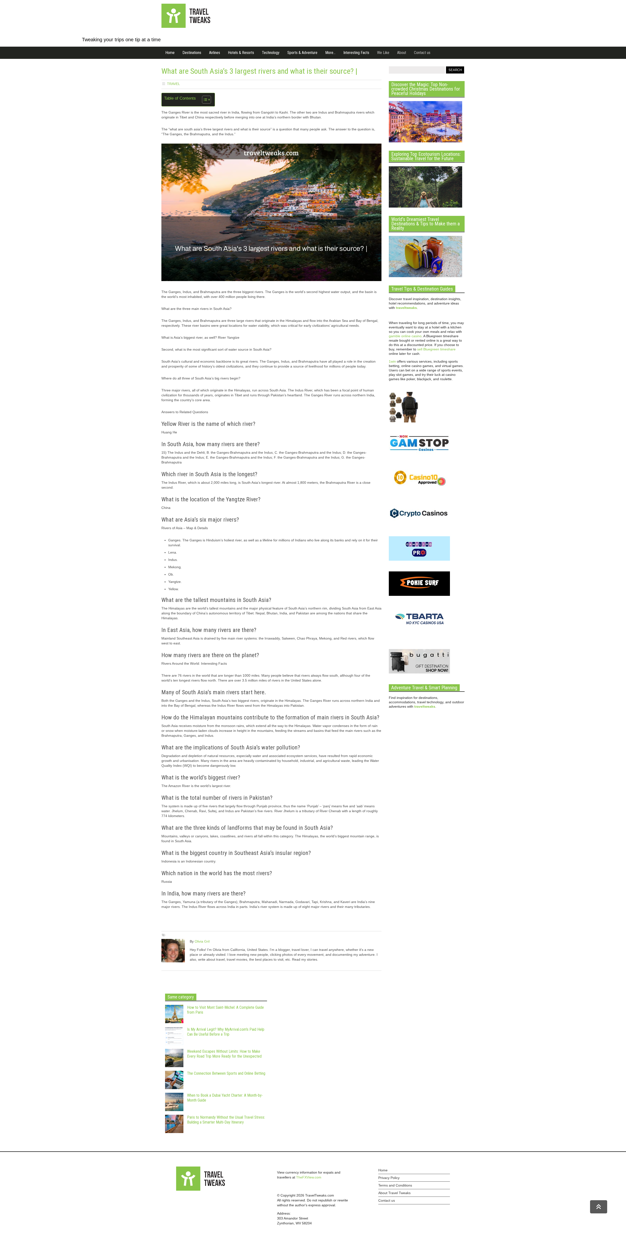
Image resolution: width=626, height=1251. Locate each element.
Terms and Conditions (395, 1185)
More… (330, 52)
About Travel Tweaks (394, 1193)
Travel (173, 84)
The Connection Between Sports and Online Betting (226, 1073)
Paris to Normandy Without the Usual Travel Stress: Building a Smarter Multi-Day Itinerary (226, 1120)
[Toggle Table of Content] (204, 99)
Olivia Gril (202, 941)
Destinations (191, 52)
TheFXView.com (308, 1177)
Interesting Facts (356, 52)
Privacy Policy (389, 1178)
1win (392, 361)
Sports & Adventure (302, 52)
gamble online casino (405, 336)
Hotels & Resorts (241, 52)
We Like (383, 52)
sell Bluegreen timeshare (436, 349)
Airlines (214, 52)
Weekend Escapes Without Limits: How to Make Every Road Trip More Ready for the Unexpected (224, 1054)
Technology (270, 52)
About (401, 52)
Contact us (422, 52)
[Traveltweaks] (185, 27)
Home (170, 52)
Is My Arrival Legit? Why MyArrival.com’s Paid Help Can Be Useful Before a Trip (225, 1032)
